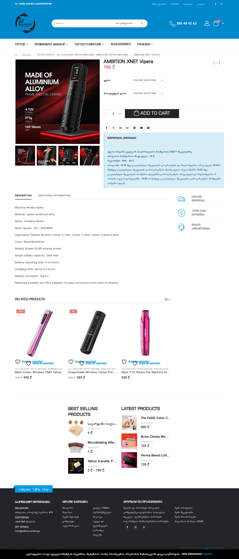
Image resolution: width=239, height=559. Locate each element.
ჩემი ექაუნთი (159, 3)
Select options (164, 314)
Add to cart (155, 113)
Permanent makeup (50, 44)
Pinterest (134, 128)
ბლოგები (188, 3)
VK (148, 128)
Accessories (121, 44)
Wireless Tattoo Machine (114, 369)
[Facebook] (215, 3)
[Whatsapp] (143, 527)
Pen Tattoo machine (164, 369)
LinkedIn (121, 128)
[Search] (142, 23)
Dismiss (207, 554)
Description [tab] (23, 195)
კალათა (201, 3)
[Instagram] (221, 3)
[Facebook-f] (127, 527)
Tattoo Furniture (88, 44)
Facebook (107, 128)
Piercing (143, 44)
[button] (166, 299)
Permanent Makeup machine (62, 369)
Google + (128, 128)
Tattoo (20, 44)
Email (141, 128)
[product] (146, 333)
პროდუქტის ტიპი (115, 93)
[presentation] (16, 101)
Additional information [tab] (54, 195)
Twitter (114, 128)
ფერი (107, 80)
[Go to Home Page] (16, 55)
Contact (175, 3)
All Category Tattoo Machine (30, 369)
